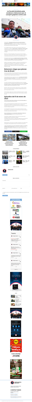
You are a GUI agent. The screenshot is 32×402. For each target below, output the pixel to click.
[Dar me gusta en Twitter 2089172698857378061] (14, 266)
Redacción (21, 16)
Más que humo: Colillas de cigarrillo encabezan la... (18, 296)
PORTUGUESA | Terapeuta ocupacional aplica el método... (18, 300)
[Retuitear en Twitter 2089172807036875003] (13, 250)
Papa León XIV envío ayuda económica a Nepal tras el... (26, 156)
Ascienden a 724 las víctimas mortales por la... (12, 152)
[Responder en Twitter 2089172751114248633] (11, 258)
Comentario (4, 180)
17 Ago (19, 244)
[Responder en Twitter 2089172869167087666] (11, 242)
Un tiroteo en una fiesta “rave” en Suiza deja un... (12, 156)
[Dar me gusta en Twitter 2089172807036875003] (14, 250)
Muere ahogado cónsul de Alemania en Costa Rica (26, 152)
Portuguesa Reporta (15, 244)
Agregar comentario (15, 16)
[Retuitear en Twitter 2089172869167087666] (13, 242)
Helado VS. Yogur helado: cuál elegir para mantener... (18, 304)
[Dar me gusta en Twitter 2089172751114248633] (14, 258)
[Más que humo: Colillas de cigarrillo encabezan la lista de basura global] (13, 296)
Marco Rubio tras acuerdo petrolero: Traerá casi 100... (26, 161)
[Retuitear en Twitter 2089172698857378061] (13, 266)
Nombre (3, 188)
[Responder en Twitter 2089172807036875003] (11, 250)
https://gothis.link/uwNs (14, 249)
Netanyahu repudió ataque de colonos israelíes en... (12, 161)
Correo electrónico (14, 188)
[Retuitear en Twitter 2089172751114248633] (13, 258)
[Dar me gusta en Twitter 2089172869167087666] (14, 242)
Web (21, 188)
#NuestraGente (13, 238)
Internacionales (16, 9)
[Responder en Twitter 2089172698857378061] (11, 266)
